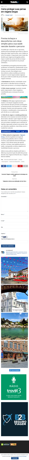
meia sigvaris (5, 161)
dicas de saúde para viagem (10, 159)
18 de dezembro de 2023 (20, 15)
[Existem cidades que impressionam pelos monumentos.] (14, 270)
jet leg (20, 159)
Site (2, 227)
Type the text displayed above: (8, 239)
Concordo (15, 458)
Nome (3, 214)
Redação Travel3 (9, 15)
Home (2, 6)
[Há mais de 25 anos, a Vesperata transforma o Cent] (14, 298)
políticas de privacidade (21, 456)
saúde (22, 161)
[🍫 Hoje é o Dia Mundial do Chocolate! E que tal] (14, 354)
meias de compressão (15, 161)
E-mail (3, 220)
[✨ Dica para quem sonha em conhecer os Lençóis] (14, 326)
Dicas (6, 6)
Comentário (4, 196)
